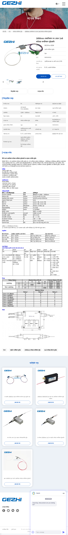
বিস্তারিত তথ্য (14, 91)
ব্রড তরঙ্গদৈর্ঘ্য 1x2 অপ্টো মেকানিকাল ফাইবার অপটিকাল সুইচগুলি (17, 478)
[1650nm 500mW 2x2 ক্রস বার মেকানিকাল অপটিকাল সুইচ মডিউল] (51, 382)
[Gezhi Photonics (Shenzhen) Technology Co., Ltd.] (12, 4)
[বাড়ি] (12, 501)
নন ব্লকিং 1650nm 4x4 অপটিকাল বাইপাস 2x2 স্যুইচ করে (17, 396)
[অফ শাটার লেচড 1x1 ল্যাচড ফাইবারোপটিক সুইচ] (17, 422)
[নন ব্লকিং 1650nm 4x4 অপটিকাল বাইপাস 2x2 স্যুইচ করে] (17, 382)
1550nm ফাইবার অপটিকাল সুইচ (32, 350)
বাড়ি (5, 31)
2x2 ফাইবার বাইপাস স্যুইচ (50, 350)
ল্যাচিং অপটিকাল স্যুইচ (15, 350)
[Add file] (33, 532)
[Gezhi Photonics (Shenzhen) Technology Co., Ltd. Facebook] (3, 511)
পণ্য (9, 31)
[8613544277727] (8, 511)
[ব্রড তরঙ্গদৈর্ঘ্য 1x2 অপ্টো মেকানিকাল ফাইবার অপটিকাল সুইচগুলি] (17, 463)
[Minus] (64, 493)
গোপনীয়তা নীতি (5, 529)
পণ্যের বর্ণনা (41, 91)
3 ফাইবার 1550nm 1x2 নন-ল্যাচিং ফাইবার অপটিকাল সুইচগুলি (50, 437)
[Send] (63, 532)
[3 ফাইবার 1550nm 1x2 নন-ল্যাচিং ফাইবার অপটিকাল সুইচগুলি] (51, 422)
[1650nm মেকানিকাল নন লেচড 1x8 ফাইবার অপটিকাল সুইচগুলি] (23, 56)
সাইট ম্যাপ (14, 529)
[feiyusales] (17, 511)
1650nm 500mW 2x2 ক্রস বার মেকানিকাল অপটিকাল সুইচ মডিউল (51, 397)
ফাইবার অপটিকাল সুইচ (17, 31)
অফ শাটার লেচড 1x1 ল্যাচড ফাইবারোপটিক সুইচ (17, 437)
